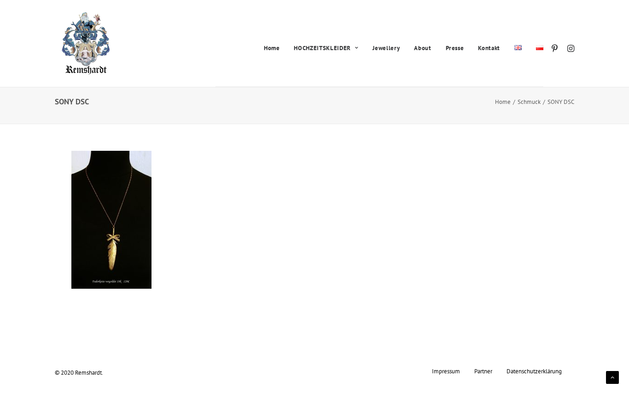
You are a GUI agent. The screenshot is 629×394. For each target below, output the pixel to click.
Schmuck (529, 101)
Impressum (446, 371)
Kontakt (489, 48)
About (422, 48)
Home (272, 48)
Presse (455, 48)
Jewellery (386, 48)
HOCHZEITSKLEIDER (322, 48)
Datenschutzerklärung (534, 371)
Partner (483, 371)
